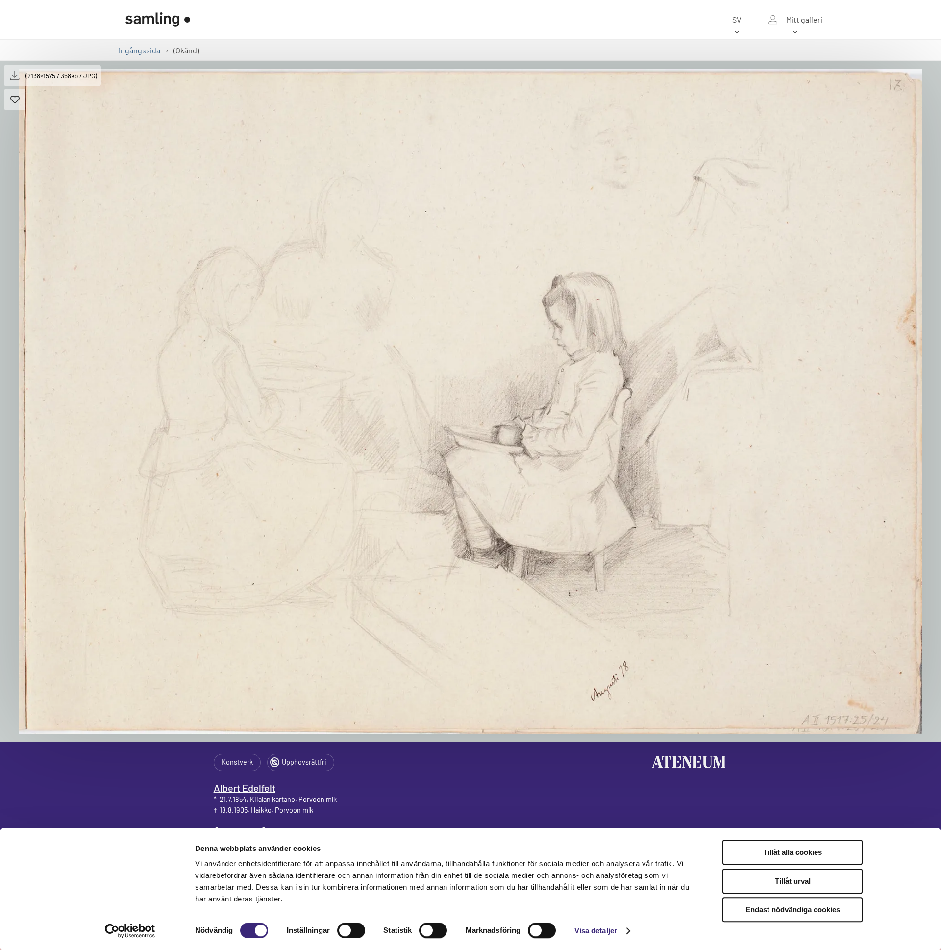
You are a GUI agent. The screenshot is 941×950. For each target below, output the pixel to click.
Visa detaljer (595, 930)
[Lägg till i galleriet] (14, 99)
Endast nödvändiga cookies (792, 909)
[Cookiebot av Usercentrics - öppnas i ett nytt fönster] (130, 931)
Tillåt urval (793, 881)
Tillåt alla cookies (792, 852)
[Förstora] (470, 401)
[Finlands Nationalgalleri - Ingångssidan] (158, 19)
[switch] (351, 930)
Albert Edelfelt (244, 788)
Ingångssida (139, 50)
